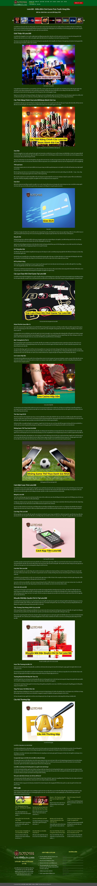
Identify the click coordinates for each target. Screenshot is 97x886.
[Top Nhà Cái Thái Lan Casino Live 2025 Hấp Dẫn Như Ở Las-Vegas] (40, 800)
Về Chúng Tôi (32, 4)
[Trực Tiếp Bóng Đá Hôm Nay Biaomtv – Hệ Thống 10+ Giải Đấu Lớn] (23, 800)
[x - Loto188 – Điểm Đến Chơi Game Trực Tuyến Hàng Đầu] (20, 3)
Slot (62, 1)
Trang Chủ (31, 1)
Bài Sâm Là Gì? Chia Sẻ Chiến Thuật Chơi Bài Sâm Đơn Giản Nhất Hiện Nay (57, 820)
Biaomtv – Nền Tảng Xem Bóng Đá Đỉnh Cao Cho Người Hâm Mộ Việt (58, 798)
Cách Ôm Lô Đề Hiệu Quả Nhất (40, 818)
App (51, 1)
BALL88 (40, 884)
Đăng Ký (37, 1)
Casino (58, 1)
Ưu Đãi (54, 1)
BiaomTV (49, 884)
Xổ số (65, 1)
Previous (13, 20)
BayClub (45, 884)
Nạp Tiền (42, 1)
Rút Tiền (47, 1)
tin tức (38, 4)
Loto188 (34, 790)
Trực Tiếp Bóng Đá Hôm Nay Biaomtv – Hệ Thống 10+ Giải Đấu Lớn (23, 808)
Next (84, 20)
